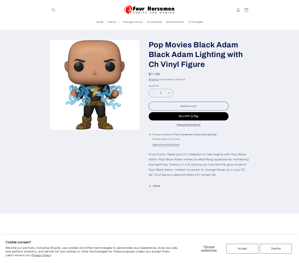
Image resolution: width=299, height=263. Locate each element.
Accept (242, 248)
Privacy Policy (41, 255)
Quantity (154, 86)
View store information (166, 144)
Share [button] (156, 186)
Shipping (154, 79)
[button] (54, 10)
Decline (276, 248)
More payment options (189, 125)
